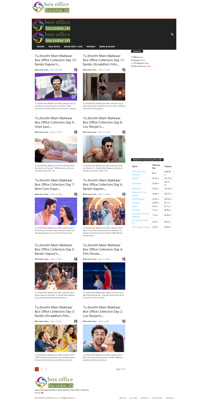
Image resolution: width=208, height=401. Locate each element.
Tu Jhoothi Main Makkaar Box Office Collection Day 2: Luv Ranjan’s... (103, 311)
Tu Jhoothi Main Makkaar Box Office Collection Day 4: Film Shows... (103, 249)
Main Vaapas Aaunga (141, 227)
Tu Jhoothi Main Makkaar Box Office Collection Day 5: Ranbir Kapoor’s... (55, 249)
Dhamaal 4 (136, 189)
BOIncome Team (41, 70)
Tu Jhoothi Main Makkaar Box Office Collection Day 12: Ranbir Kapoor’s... (56, 60)
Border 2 (135, 178)
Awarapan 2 (137, 183)
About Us (122, 398)
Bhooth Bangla (138, 199)
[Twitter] (39, 393)
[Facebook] (35, 393)
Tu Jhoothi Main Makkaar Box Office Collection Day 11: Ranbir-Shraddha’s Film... (104, 60)
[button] (172, 34)
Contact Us (145, 398)
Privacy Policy (157, 398)
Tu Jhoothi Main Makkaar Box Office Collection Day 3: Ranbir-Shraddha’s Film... (55, 311)
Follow (142, 60)
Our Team (133, 398)
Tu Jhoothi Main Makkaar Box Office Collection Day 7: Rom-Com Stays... (55, 184)
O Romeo (136, 210)
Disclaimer (170, 398)
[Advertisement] (121, 6)
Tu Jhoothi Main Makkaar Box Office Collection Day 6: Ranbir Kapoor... (103, 184)
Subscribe (147, 66)
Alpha (134, 206)
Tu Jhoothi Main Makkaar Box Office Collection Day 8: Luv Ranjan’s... (103, 122)
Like (141, 57)
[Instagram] (37, 393)
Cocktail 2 (136, 203)
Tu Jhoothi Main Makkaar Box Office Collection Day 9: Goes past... (55, 122)
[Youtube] (42, 393)
